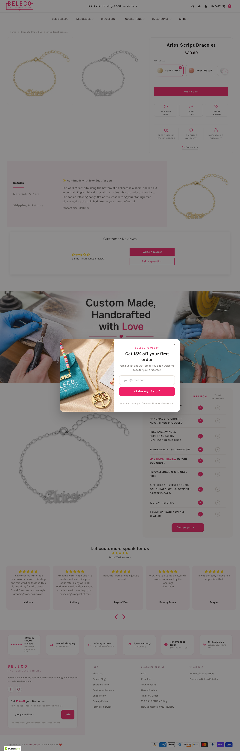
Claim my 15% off (147, 391)
